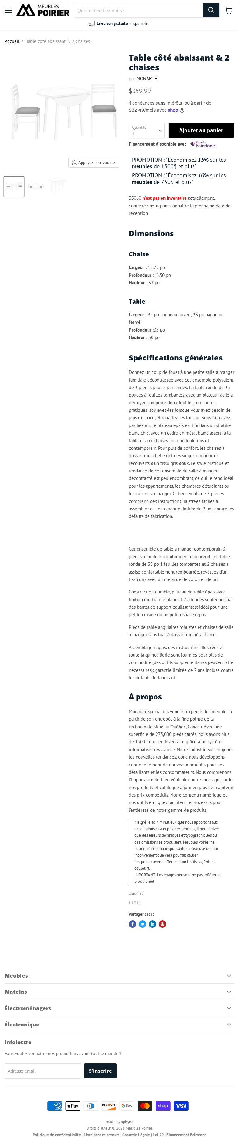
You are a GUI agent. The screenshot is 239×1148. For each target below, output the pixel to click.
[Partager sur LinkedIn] (152, 924)
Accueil (12, 41)
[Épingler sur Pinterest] (162, 924)
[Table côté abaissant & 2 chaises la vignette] (14, 187)
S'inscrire (100, 1070)
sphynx (127, 1121)
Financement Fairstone (186, 1134)
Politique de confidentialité (57, 1134)
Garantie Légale (136, 1134)
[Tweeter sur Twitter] (142, 924)
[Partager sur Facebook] (132, 924)
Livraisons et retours (102, 1134)
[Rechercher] (211, 10)
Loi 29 (158, 1134)
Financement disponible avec (158, 144)
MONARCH (146, 78)
